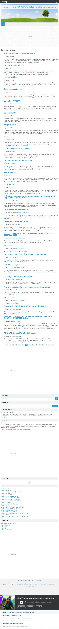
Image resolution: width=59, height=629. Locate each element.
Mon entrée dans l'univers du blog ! (20, 53)
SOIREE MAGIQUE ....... (14, 264)
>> (52, 344)
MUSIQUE (19, 279)
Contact (52, 583)
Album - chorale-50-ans (7, 495)
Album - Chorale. (5, 493)
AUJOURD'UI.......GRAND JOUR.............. (21, 333)
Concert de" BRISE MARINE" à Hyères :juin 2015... (26, 306)
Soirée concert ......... (13, 89)
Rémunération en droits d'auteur (24, 584)
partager (31, 606)
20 (46, 344)
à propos (40, 606)
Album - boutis (5, 489)
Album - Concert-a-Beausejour (9, 496)
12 (19, 344)
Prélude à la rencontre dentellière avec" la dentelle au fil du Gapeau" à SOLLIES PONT (31, 197)
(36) (4, 528)
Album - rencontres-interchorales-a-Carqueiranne (15, 516)
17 (36, 344)
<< (6, 344)
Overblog (38, 580)
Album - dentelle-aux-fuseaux (9, 504)
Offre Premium (35, 584)
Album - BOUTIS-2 (6, 490)
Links (2, 518)
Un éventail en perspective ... (17, 209)
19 (42, 344)
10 (13, 344)
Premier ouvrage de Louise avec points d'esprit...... (27, 287)
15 (29, 344)
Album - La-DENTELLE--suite (9, 510)
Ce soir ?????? (10, 113)
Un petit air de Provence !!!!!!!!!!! (18, 160)
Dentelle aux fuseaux (22, 201)
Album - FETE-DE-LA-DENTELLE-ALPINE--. (12, 507)
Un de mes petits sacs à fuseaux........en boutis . (25, 254)
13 (22, 344)
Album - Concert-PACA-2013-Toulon (11, 499)
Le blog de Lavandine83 (29, 6)
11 (16, 344)
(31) (6, 529)
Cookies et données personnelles (47, 584)
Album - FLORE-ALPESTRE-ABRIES (10, 508)
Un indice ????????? (12, 101)
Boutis (15, 257)
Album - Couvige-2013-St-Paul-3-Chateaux (13, 501)
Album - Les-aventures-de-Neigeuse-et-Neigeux (14, 513)
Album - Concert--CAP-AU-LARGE (10, 498)
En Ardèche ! (9, 184)
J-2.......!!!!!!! (9, 297)
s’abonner (22, 606)
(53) (4, 526)
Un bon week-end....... (14, 65)
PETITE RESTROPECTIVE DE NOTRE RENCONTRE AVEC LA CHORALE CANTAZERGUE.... (29, 317)
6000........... (9, 136)
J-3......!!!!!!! (8, 245)
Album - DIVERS (5, 505)
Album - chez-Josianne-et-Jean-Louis (11, 492)
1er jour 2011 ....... (12, 124)
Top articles (46, 583)
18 (39, 344)
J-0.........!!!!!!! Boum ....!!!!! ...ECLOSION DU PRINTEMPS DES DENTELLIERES (29, 234)
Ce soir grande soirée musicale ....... (20, 276)
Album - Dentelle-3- (6, 502)
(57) (6, 525)
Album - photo (5, 515)
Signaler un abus (7, 584)
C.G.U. (13, 584)
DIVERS (18, 224)
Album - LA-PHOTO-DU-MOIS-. (9, 512)
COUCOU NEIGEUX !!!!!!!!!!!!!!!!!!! (17, 148)
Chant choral (16, 309)
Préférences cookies (29, 586)
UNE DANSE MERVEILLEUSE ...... (18, 221)
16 (32, 344)
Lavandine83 (13, 429)
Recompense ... (11, 172)
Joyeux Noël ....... (11, 77)
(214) (8, 523)
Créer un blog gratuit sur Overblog (35, 583)
